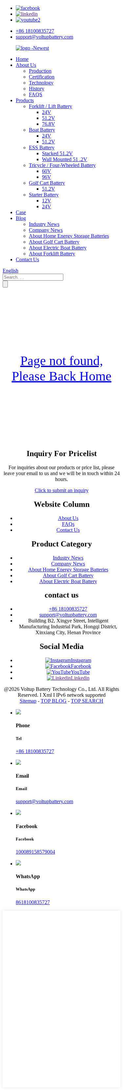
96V (46, 177)
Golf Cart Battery (47, 183)
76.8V (48, 124)
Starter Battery (44, 194)
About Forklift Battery (52, 253)
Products (25, 100)
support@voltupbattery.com (44, 37)
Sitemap (28, 701)
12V (46, 200)
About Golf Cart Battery (54, 242)
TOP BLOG (54, 701)
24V (46, 112)
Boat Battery (42, 130)
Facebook (81, 666)
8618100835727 (33, 902)
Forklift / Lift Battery (50, 106)
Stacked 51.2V (57, 153)
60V (46, 171)
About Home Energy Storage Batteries (69, 236)
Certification (41, 77)
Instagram (81, 660)
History (36, 88)
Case (21, 212)
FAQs (68, 524)
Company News (46, 230)
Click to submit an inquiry (62, 490)
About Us (26, 65)
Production (40, 71)
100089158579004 (35, 852)
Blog (21, 218)
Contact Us (27, 259)
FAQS (35, 94)
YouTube (80, 672)
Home (22, 59)
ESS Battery (41, 147)
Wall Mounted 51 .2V (64, 159)
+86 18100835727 (35, 31)
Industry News (44, 224)
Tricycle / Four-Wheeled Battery (62, 165)
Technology (41, 82)
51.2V (48, 118)
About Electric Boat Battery (58, 247)
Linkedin (80, 678)
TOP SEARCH (87, 701)
